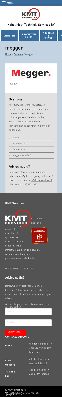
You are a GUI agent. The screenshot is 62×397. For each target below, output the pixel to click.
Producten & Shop (29, 35)
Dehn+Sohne (19, 149)
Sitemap (28, 269)
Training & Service (48, 35)
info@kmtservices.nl (41, 180)
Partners (18, 54)
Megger (16, 138)
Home (8, 54)
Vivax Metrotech (20, 144)
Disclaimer (12, 269)
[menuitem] (9, 35)
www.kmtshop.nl (38, 363)
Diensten (9, 35)
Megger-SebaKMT (22, 155)
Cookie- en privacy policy (22, 394)
